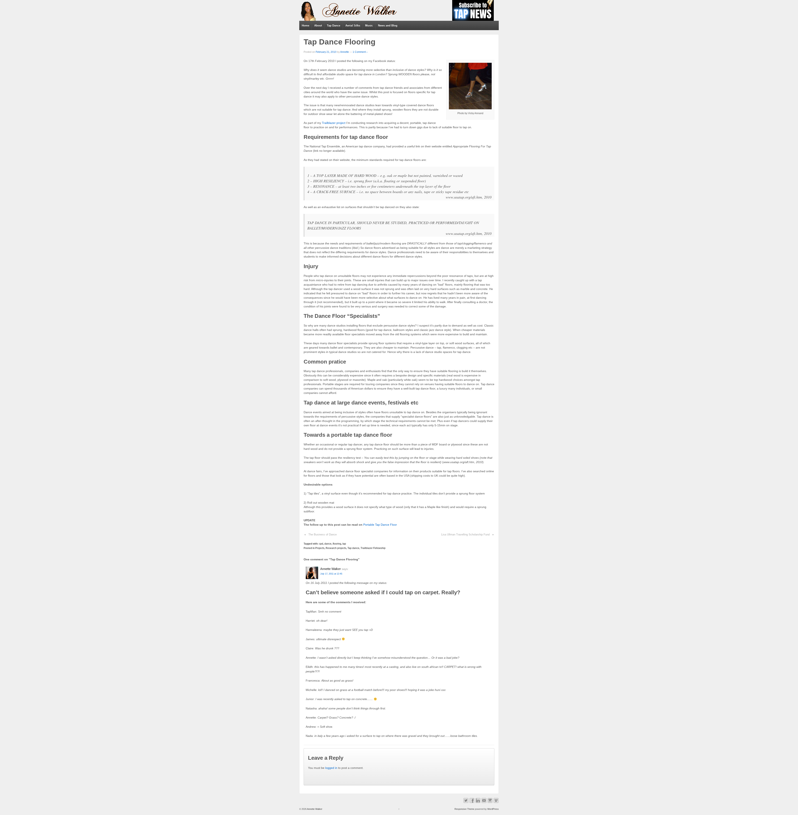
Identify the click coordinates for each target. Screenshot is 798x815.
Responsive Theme (464, 809)
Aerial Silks (352, 25)
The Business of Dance (322, 534)
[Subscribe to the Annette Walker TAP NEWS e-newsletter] (473, 10)
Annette (344, 52)
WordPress (493, 809)
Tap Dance (333, 25)
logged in (331, 767)
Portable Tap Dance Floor (380, 524)
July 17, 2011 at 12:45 (331, 573)
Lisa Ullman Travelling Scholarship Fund (465, 534)
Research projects (336, 548)
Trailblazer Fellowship (373, 548)
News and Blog (387, 25)
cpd (321, 543)
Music (369, 25)
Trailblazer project (333, 123)
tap (344, 543)
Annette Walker (314, 809)
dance (327, 543)
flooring (337, 543)
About (318, 25)
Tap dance (353, 548)
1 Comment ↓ (360, 52)
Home (305, 25)
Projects (319, 548)
